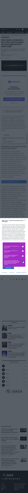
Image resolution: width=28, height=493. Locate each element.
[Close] (25, 220)
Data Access (11, 272)
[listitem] (14, 243)
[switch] (23, 246)
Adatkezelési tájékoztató (21, 272)
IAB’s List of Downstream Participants (15, 239)
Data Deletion (4, 272)
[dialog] (14, 246)
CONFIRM (8, 267)
